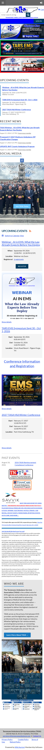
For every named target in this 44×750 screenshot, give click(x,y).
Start (10, 337)
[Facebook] (22, 160)
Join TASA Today (22, 206)
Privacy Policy (7, 739)
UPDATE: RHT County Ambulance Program (17, 146)
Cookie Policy (23, 739)
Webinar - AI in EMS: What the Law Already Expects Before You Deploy (21, 243)
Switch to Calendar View (14, 236)
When (10, 251)
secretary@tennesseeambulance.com (16, 736)
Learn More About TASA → (17, 635)
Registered (8, 259)
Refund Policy (15, 742)
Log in (39, 21)
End (11, 342)
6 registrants (19, 259)
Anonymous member (24, 133)
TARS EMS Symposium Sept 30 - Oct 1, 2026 (19, 100)
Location (9, 256)
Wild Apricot (20, 747)
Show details (7, 322)
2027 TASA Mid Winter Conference (16, 109)
